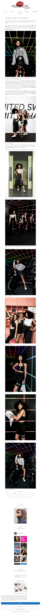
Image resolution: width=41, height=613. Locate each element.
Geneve (16, 494)
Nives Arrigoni (21, 494)
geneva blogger (12, 494)
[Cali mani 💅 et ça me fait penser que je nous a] (24, 559)
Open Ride (25, 90)
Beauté (19, 11)
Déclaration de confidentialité (24, 611)
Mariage (27, 11)
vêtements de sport (19, 497)
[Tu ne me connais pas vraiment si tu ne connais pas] (17, 552)
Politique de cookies (15, 611)
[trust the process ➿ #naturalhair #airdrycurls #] (17, 539)
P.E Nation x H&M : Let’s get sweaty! (16, 18)
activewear (18, 492)
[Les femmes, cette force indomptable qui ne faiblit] (24, 539)
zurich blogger (29, 497)
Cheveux (12, 11)
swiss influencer (25, 496)
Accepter (20, 603)
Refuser (20, 606)
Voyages (20, 13)
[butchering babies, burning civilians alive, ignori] (17, 546)
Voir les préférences (20, 609)
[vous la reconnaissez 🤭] (24, 546)
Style (5, 11)
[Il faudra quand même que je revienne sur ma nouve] (24, 552)
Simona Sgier (14, 496)
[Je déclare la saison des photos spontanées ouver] (17, 559)
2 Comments (20, 491)
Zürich (24, 497)
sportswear (20, 496)
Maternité (35, 11)
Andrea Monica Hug (25, 492)
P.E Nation (31, 494)
